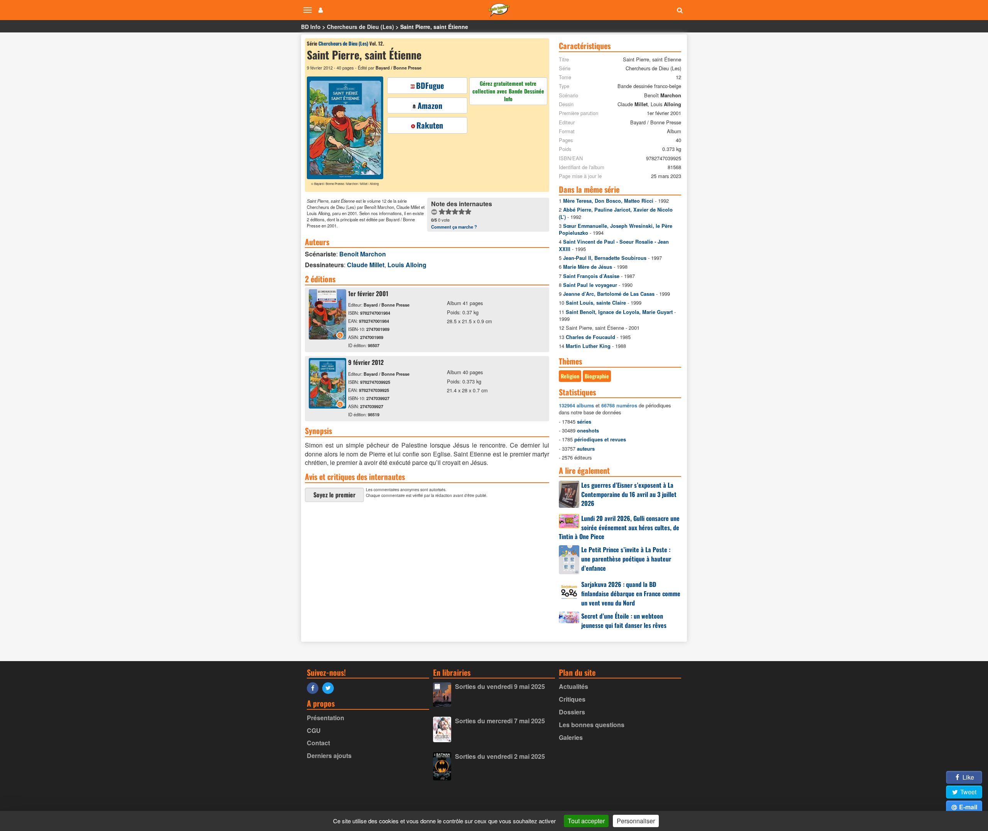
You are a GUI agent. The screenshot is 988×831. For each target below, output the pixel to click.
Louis (406, 264)
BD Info (311, 27)
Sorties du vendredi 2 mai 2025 (500, 756)
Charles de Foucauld (590, 337)
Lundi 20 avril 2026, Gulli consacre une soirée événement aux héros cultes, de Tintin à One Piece (619, 527)
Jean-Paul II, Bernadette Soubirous (604, 257)
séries (584, 421)
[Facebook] (314, 687)
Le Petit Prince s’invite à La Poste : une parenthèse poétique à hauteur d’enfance (626, 559)
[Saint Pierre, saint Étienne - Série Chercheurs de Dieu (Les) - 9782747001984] (327, 336)
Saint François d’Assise (591, 276)
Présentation (325, 717)
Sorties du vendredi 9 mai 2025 (500, 686)
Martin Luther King (588, 346)
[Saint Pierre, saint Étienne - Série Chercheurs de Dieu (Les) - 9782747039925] (327, 406)
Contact (318, 742)
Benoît (362, 253)
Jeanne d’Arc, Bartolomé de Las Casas (609, 293)
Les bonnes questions (591, 724)
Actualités (573, 686)
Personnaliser (636, 820)
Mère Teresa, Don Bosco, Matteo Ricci (608, 200)
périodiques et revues (600, 439)
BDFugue (430, 85)
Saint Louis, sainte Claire (596, 302)
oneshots (588, 430)
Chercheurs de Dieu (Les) (360, 27)
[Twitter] (330, 687)
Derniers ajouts (329, 755)
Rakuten (429, 125)
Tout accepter (586, 820)
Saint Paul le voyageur (590, 285)
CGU (314, 730)
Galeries (571, 737)
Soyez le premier (334, 494)
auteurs (586, 448)
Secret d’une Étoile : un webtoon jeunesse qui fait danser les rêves (624, 620)
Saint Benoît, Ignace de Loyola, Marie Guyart (619, 312)
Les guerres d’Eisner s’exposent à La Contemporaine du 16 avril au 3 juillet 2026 (629, 494)
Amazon (430, 105)
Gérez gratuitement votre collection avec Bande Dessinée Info (508, 91)
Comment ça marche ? (454, 227)
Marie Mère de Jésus (587, 266)
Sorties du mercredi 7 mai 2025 (500, 720)
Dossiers (572, 711)
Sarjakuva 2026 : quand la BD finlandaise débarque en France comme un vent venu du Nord (630, 593)
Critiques (572, 699)
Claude (365, 264)
